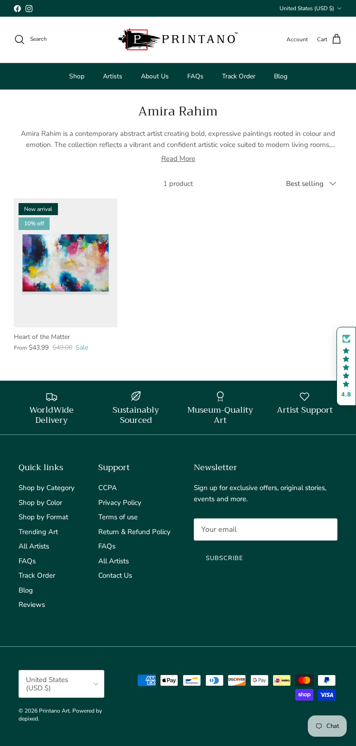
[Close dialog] (270, 269)
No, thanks (178, 465)
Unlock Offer (178, 410)
